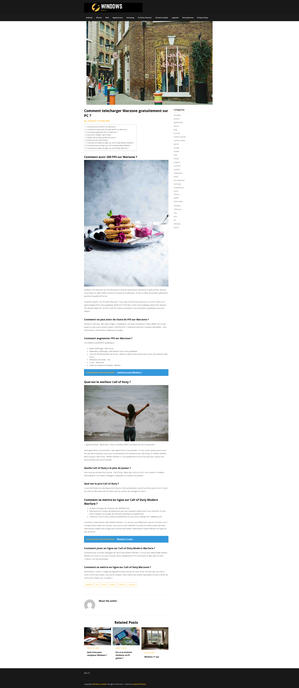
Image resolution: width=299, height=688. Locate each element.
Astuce (176, 126)
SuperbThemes (139, 684)
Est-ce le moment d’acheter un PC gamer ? (124, 655)
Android (89, 17)
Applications (118, 17)
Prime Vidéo (178, 201)
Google (176, 148)
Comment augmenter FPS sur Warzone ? (102, 132)
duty (104, 585)
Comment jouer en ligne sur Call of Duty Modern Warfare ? (109, 145)
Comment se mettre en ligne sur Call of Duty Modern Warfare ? (110, 143)
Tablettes (177, 206)
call (97, 585)
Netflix (176, 198)
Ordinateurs (178, 173)
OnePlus (177, 169)
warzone (132, 585)
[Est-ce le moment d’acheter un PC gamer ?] (126, 635)
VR (175, 220)
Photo (176, 177)
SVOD (176, 191)
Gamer (176, 144)
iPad (107, 17)
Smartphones (187, 17)
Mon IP (87, 673)
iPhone (99, 17)
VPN (175, 216)
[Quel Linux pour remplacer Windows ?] (97, 635)
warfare (122, 585)
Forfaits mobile (161, 17)
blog (175, 130)
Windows (89, 585)
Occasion (177, 166)
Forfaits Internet (145, 17)
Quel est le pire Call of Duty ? (98, 140)
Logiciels (175, 17)
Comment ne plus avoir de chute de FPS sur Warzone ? (107, 129)
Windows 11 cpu (151, 657)
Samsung (130, 17)
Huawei (176, 151)
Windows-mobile (99, 684)
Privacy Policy (202, 17)
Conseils (177, 133)
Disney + (177, 194)
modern (112, 585)
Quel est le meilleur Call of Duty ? (99, 135)
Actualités (177, 115)
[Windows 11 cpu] (154, 637)
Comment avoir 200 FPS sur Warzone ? (101, 127)
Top (175, 213)
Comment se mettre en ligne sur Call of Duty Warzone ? (108, 148)
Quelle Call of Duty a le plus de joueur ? (101, 137)
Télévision (177, 209)
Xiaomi (176, 227)
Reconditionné (179, 180)
